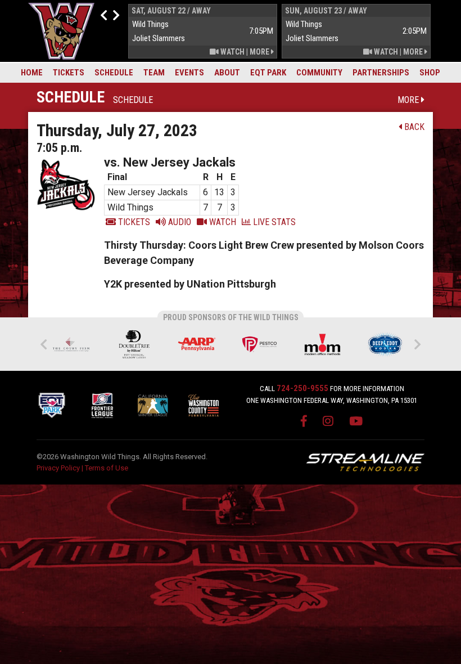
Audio (178, 222)
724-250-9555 (302, 388)
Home (32, 73)
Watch (232, 51)
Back (413, 127)
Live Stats (273, 222)
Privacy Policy (58, 468)
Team (154, 73)
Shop (429, 73)
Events (189, 73)
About (227, 73)
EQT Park (268, 73)
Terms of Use (106, 468)
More (260, 51)
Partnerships (380, 73)
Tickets (68, 73)
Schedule (113, 73)
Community (319, 73)
